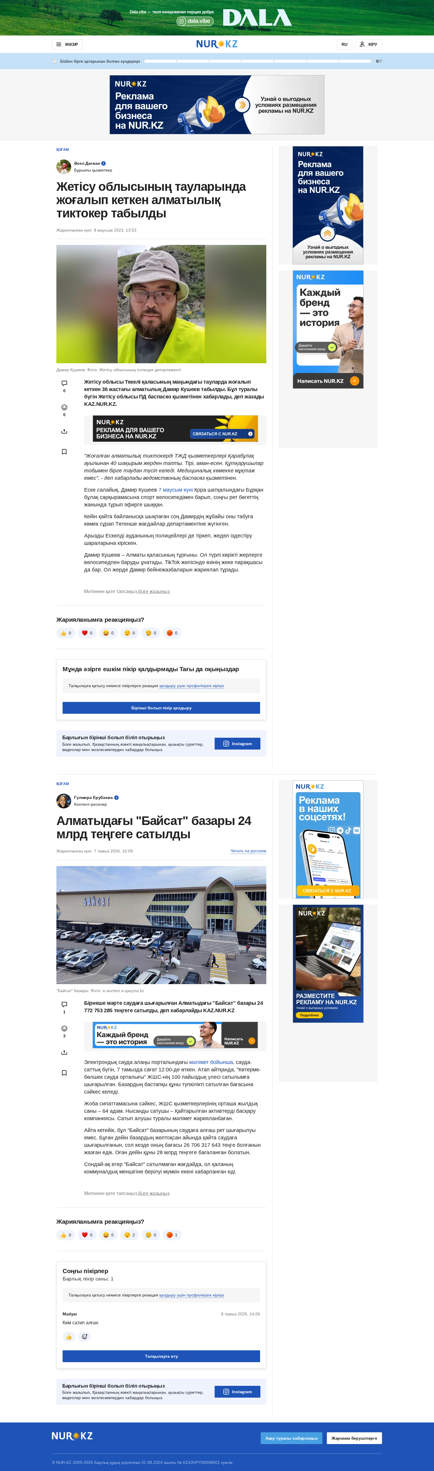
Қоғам (62, 150)
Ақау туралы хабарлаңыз (291, 1438)
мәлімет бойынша (211, 1062)
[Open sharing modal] (64, 431)
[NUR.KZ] (217, 44)
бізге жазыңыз (153, 591)
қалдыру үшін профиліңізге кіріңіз (191, 685)
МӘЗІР (71, 44)
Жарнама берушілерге (354, 1438)
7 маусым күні (176, 490)
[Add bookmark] (64, 452)
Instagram (242, 743)
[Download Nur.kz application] (217, 17)
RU (344, 44)
